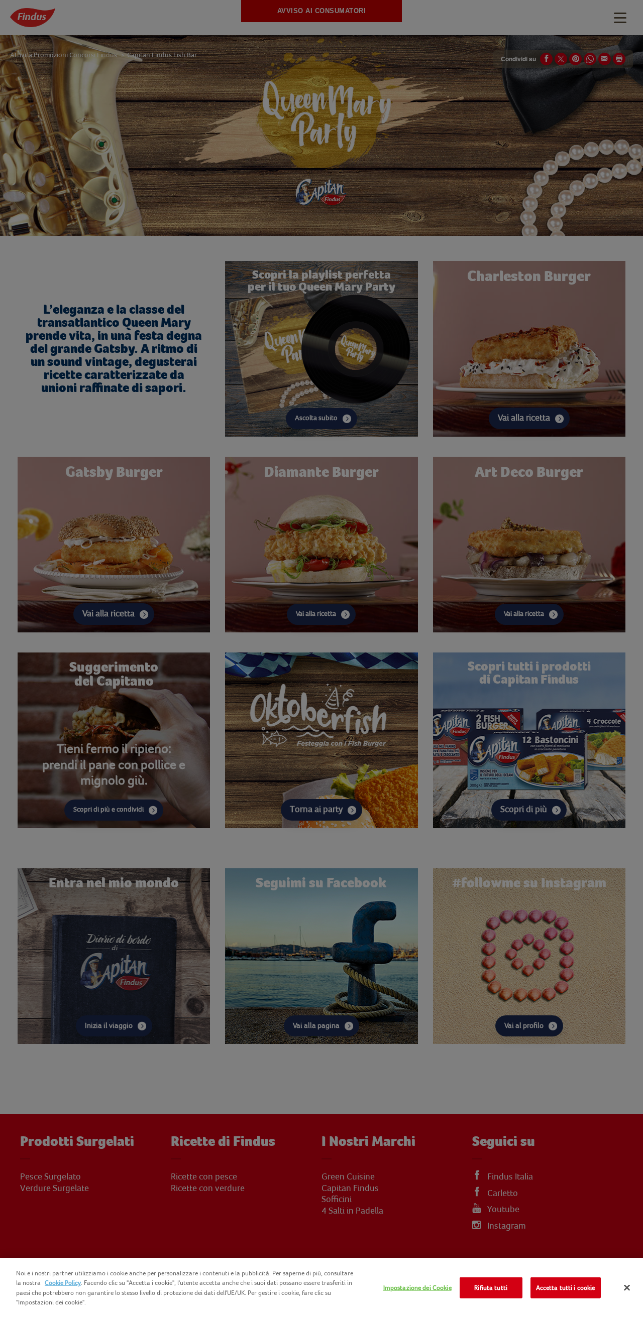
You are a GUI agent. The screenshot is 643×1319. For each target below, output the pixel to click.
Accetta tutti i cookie (565, 1287)
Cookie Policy (63, 1282)
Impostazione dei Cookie (417, 1287)
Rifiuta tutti (490, 1287)
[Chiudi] (627, 1288)
